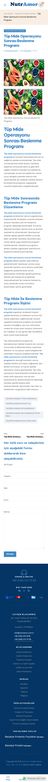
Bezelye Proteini (14, 745)
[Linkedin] (29, 591)
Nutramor (27, 51)
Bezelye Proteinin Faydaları (21, 737)
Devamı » (40, 737)
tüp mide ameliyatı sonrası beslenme (20, 408)
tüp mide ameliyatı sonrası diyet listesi (21, 421)
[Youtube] (19, 591)
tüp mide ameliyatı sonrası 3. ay (18, 403)
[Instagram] (24, 591)
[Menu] (7, 5)
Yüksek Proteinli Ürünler (25, 14)
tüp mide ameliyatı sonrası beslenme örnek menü (23, 415)
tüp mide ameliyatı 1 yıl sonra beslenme (21, 399)
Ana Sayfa (8, 14)
